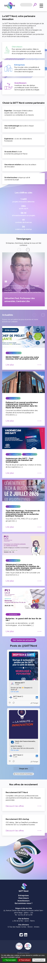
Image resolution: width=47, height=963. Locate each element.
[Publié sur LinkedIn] (37, 697)
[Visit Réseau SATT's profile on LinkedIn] (12, 683)
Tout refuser (25, 960)
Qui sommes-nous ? (23, 903)
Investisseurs (24, 901)
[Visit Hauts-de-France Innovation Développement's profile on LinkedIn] (12, 742)
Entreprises (23, 896)
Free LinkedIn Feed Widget (24, 774)
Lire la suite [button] (15, 691)
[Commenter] (13, 703)
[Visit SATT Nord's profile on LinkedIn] (10, 697)
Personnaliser (38, 960)
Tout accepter (10, 960)
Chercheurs (23, 898)
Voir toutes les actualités (23, 640)
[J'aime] (10, 703)
